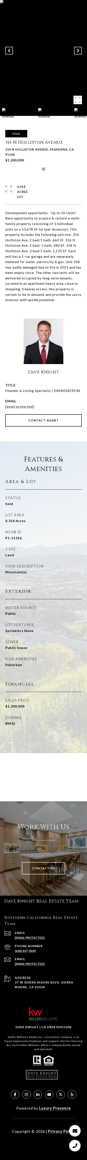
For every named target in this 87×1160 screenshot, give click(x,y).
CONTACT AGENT (43, 420)
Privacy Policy (61, 1131)
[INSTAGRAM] (26, 1094)
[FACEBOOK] (15, 1094)
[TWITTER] (60, 1094)
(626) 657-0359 (25, 951)
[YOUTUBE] (49, 1094)
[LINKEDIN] (38, 1094)
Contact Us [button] (43, 868)
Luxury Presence (55, 1108)
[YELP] (72, 1094)
